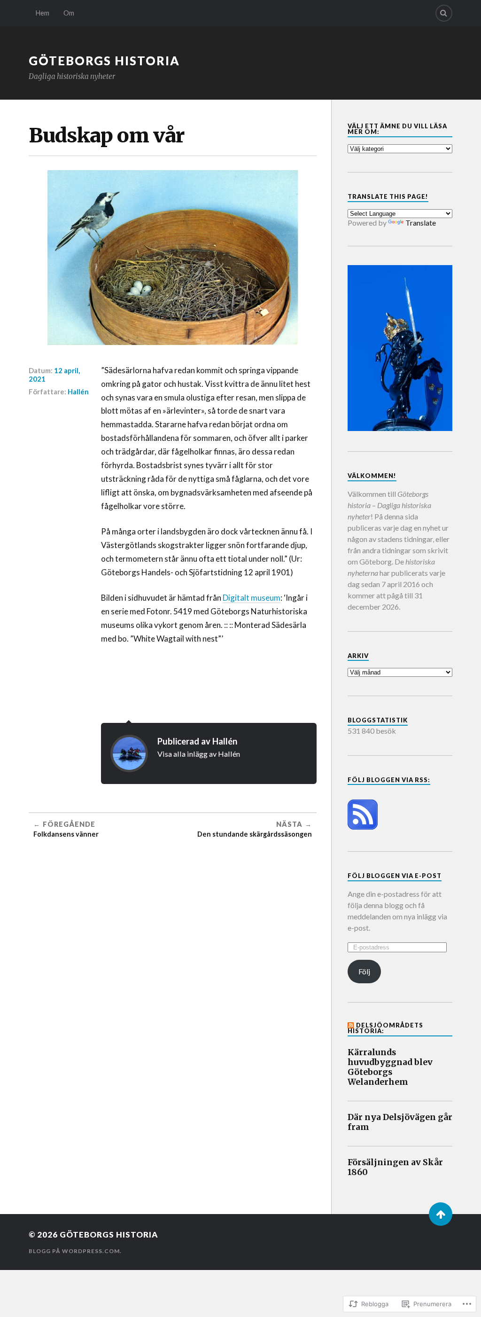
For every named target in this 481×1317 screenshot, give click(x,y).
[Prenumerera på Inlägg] (363, 826)
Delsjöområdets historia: (385, 1028)
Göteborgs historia (104, 61)
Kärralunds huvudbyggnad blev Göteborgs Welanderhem (390, 1067)
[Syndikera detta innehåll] (351, 1025)
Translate (420, 222)
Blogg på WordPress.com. (75, 1250)
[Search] (443, 13)
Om (68, 13)
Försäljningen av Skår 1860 (395, 1167)
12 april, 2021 (54, 374)
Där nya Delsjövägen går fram (400, 1122)
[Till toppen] (440, 1214)
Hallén (78, 391)
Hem (42, 13)
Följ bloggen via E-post (395, 875)
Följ (364, 971)
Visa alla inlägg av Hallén (198, 753)
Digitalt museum (251, 598)
